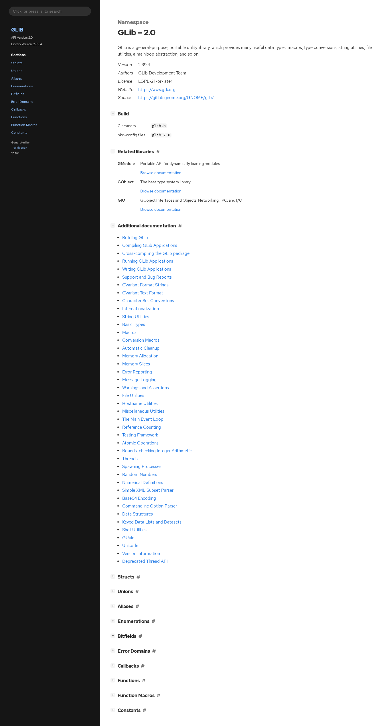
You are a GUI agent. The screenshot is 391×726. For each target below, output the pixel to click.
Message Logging (139, 380)
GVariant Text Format (142, 293)
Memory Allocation (140, 356)
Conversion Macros (140, 340)
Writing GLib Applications (146, 269)
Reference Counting (141, 427)
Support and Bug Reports (147, 277)
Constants (19, 132)
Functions (19, 117)
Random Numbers (139, 474)
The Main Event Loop (142, 419)
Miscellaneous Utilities (143, 411)
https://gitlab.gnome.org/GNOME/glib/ (176, 98)
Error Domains (22, 101)
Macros (129, 332)
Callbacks (18, 109)
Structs (16, 63)
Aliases (16, 78)
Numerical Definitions (142, 482)
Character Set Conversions (148, 301)
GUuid (128, 538)
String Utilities (135, 317)
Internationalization (140, 309)
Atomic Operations (140, 443)
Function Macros (24, 125)
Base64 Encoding (139, 498)
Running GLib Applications (147, 261)
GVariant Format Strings (145, 285)
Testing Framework (140, 435)
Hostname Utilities (140, 403)
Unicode (130, 545)
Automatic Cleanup (140, 348)
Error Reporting (137, 372)
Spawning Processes (141, 466)
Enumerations (22, 86)
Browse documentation (160, 172)
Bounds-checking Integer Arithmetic (157, 451)
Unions (16, 70)
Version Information (141, 553)
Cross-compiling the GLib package (155, 253)
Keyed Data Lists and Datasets (151, 522)
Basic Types (133, 324)
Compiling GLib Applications (149, 245)
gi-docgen (20, 147)
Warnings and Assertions (145, 388)
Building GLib (135, 238)
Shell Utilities (134, 530)
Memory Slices (136, 364)
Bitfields (17, 94)
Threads (130, 459)
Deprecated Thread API (145, 561)
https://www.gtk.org (156, 90)
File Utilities (133, 395)
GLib (17, 29)
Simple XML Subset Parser (147, 490)
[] (113, 113)
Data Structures (137, 514)
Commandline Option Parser (149, 506)
